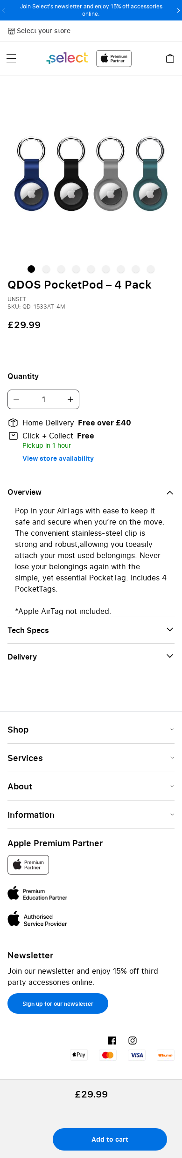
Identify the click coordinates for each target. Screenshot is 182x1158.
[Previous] (3, 10)
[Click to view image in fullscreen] (91, 173)
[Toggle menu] (11, 58)
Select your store (43, 30)
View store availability (58, 458)
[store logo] (88, 58)
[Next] (178, 10)
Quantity (23, 376)
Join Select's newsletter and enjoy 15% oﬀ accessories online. (91, 10)
